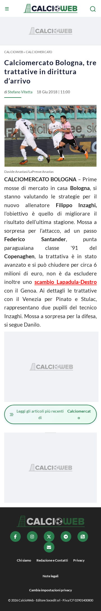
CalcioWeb (13, 52)
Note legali (50, 576)
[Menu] (7, 9)
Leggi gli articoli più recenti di (54, 414)
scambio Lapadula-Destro (66, 282)
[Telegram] (66, 536)
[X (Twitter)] (49, 536)
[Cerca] (93, 9)
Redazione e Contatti (52, 560)
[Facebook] (15, 536)
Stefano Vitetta (20, 92)
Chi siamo (24, 560)
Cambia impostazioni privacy (50, 590)
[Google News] (82, 536)
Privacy (78, 560)
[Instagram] (32, 536)
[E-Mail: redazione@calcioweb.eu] (49, 547)
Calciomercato (39, 52)
